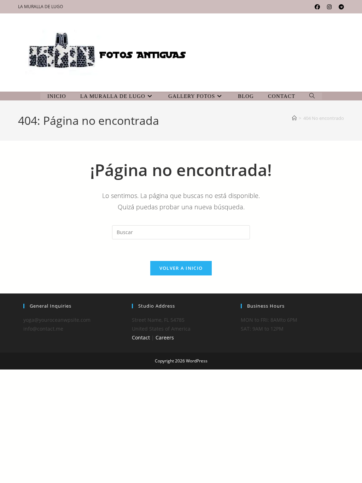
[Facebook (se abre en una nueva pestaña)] (317, 6)
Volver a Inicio (181, 268)
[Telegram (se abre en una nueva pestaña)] (339, 6)
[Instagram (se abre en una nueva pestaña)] (329, 6)
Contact (141, 337)
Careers (165, 337)
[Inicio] (294, 118)
